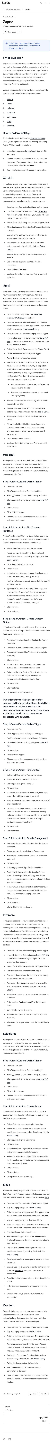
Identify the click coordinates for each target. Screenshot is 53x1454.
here (47, 1197)
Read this (19, 1270)
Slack (9, 121)
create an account (37, 138)
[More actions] (50, 3)
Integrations (30, 151)
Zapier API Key (42, 955)
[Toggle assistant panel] (46, 3)
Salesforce (11, 117)
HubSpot (11, 108)
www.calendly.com (31, 329)
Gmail (9, 104)
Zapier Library (12, 560)
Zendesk (10, 126)
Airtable (10, 99)
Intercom (11, 112)
